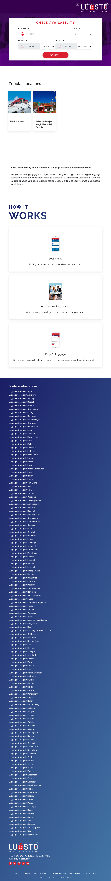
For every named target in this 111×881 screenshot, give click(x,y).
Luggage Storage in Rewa (21, 479)
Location (23, 28)
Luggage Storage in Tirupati (22, 493)
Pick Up (60, 41)
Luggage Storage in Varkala (21, 722)
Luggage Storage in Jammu (21, 430)
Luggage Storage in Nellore (21, 574)
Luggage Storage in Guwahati (22, 423)
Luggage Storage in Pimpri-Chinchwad (26, 469)
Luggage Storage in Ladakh (21, 557)
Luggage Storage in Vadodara (22, 497)
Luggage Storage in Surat (20, 490)
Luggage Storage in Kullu (20, 444)
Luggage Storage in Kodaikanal (23, 553)
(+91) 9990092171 (18, 856)
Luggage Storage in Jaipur (21, 764)
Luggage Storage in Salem (21, 817)
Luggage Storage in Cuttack (22, 525)
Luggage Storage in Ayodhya (22, 398)
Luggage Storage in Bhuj (20, 627)
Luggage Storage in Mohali (21, 789)
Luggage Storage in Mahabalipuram (25, 785)
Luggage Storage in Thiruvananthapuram (27, 602)
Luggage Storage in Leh (20, 669)
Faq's (77, 874)
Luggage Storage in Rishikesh (22, 592)
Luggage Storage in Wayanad (22, 725)
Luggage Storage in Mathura (22, 451)
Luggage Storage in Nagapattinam (24, 571)
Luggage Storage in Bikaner (21, 740)
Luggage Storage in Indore (21, 539)
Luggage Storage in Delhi (20, 528)
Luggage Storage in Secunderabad (25, 595)
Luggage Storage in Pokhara (22, 581)
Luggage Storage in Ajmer (21, 616)
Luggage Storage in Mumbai (22, 567)
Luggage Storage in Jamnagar (22, 543)
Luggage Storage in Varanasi (22, 609)
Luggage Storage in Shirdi (20, 486)
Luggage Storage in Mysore (21, 458)
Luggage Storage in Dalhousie (22, 638)
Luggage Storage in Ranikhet (22, 813)
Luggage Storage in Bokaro (21, 405)
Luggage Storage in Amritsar (22, 507)
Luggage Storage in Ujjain (20, 831)
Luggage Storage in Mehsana (22, 676)
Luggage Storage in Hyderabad (23, 426)
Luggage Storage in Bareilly (21, 736)
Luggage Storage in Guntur (21, 757)
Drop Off (23, 41)
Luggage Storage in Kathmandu (23, 550)
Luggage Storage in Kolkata (21, 666)
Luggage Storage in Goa (20, 645)
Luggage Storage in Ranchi (21, 701)
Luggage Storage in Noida (21, 687)
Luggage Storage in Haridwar (22, 648)
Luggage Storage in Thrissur (22, 715)
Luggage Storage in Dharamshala (24, 641)
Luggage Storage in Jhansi (21, 768)
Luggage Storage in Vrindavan (22, 613)
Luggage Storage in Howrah (22, 761)
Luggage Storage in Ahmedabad (24, 504)
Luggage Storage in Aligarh (21, 729)
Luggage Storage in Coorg (21, 412)
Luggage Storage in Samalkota (23, 483)
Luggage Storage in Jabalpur (22, 652)
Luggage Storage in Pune (20, 472)
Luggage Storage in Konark (21, 778)
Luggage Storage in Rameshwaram (25, 588)
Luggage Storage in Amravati (22, 395)
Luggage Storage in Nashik (21, 462)
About (27, 874)
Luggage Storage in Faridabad (22, 754)
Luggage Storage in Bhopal (21, 402)
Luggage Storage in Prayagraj (22, 806)
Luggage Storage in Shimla (21, 820)
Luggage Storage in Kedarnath (23, 775)
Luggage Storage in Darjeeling (23, 750)
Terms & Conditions (62, 874)
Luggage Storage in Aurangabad (23, 733)
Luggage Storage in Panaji (21, 799)
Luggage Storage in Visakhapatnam (25, 500)
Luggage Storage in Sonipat (22, 711)
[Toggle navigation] (4, 8)
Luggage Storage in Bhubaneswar (24, 514)
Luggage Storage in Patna (21, 803)
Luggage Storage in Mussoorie (23, 792)
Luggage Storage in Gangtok (22, 532)
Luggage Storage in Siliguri (21, 599)
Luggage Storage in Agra (20, 391)
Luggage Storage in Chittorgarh (23, 634)
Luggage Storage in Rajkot (21, 476)
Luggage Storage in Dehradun (22, 416)
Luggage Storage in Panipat (21, 465)
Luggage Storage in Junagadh (22, 546)
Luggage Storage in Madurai (22, 560)
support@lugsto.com (90, 4)
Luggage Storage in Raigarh (21, 697)
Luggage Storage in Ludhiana (22, 448)
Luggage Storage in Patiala (21, 690)
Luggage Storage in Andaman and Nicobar (28, 620)
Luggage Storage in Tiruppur (22, 606)
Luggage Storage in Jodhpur (22, 434)
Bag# (77, 28)
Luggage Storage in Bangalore (23, 623)
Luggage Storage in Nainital (21, 796)
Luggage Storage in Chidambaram (24, 521)
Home (18, 874)
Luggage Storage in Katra (20, 662)
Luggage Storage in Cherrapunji (23, 409)
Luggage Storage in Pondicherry (23, 694)
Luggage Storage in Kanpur (21, 771)
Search (55, 55)
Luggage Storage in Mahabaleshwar (25, 673)
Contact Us (90, 874)
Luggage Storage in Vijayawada (23, 835)
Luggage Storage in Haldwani (22, 536)
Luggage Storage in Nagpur (21, 683)
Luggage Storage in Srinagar (22, 824)
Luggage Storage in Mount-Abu (23, 455)
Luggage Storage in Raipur (21, 810)
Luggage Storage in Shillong (22, 708)
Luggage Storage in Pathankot (23, 578)
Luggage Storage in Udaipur (22, 718)
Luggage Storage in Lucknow (22, 782)
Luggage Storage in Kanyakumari (24, 437)
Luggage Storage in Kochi (20, 441)
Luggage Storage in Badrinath (22, 511)
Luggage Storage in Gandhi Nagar (24, 419)
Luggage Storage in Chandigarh (23, 518)
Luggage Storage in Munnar (21, 680)
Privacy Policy (41, 874)
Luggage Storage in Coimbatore (23, 747)
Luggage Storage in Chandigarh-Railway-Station (31, 630)
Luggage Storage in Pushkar (22, 585)
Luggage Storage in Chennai (22, 743)
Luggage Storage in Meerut (21, 564)
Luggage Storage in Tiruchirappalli (24, 827)
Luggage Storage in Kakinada (22, 659)
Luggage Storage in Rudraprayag (24, 704)
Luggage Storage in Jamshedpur (24, 655)
